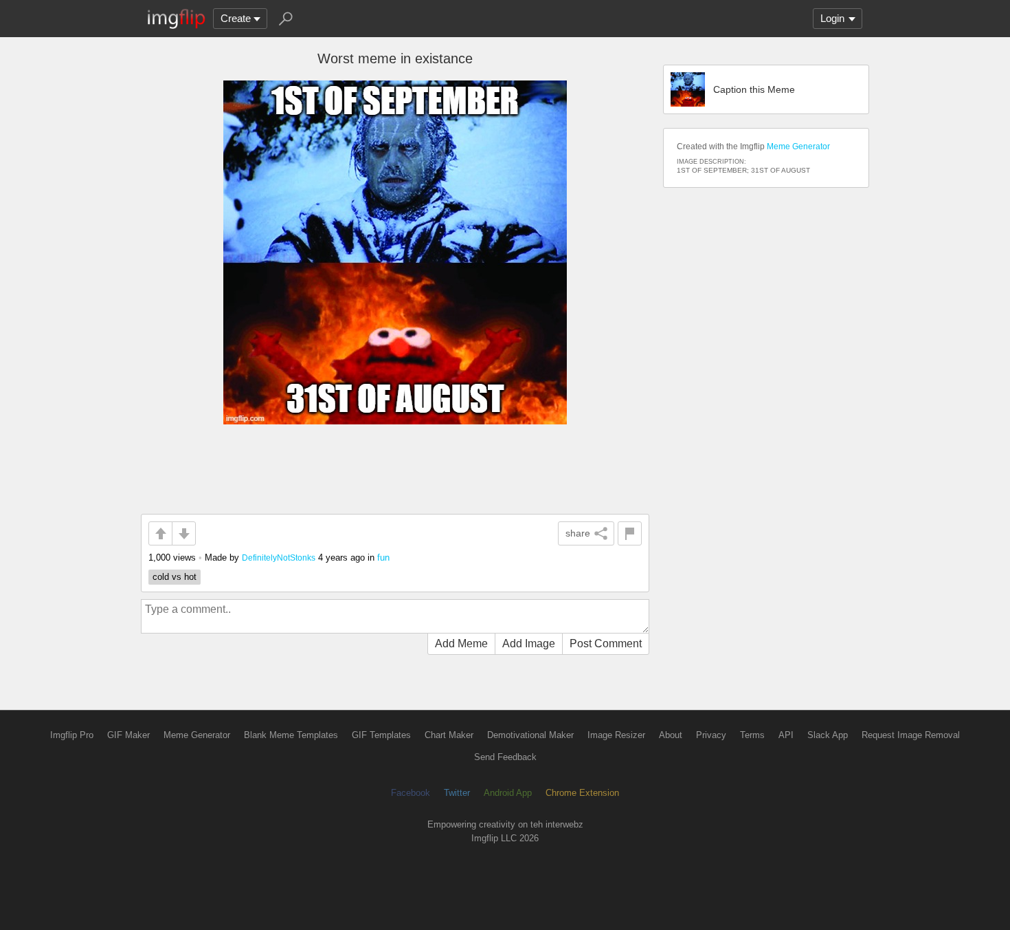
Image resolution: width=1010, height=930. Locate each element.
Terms (752, 735)
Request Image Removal (911, 735)
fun (383, 557)
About (670, 735)
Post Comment (606, 643)
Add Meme (461, 643)
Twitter (457, 793)
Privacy (711, 735)
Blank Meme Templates (291, 735)
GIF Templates (381, 735)
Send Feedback (505, 757)
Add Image (528, 643)
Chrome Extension (582, 793)
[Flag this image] (630, 533)
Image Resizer (616, 735)
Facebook (410, 793)
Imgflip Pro (71, 735)
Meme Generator (798, 146)
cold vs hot (175, 577)
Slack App (827, 735)
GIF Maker (128, 735)
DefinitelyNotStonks (278, 557)
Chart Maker (449, 735)
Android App (508, 793)
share (577, 533)
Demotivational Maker (530, 735)
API (786, 735)
